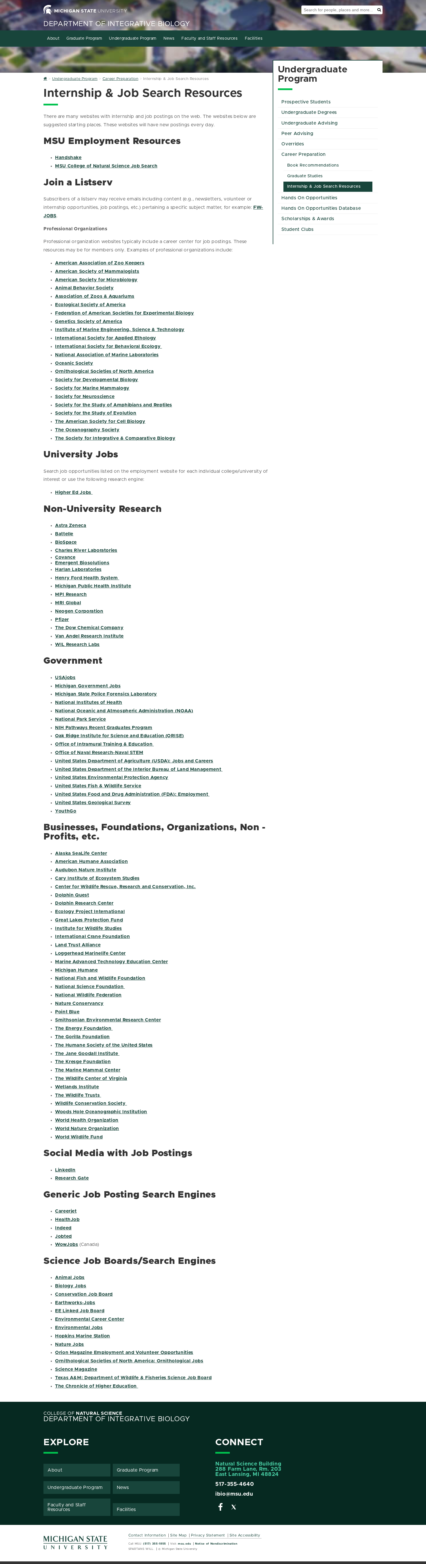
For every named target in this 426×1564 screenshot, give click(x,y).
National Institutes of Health (88, 702)
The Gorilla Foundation (82, 1036)
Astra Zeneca (70, 525)
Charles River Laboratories (86, 550)
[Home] (45, 79)
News (169, 39)
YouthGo (65, 811)
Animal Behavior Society (84, 288)
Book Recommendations (313, 165)
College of (82, 1413)
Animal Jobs (70, 1277)
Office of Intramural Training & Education (104, 744)
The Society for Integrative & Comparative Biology (115, 438)
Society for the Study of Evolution (95, 413)
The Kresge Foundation (83, 1061)
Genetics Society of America (88, 321)
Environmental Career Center (89, 1319)
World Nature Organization (87, 1128)
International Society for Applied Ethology (105, 338)
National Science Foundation (90, 986)
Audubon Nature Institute (85, 870)
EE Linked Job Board (79, 1310)
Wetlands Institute (77, 1087)
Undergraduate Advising (309, 123)
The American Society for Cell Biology (100, 421)
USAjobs (65, 677)
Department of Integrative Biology (116, 24)
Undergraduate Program (132, 39)
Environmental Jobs (79, 1327)
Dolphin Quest (72, 895)
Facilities (254, 39)
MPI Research (71, 594)
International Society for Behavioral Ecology (108, 346)
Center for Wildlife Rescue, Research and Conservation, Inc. (125, 886)
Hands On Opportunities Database (321, 208)
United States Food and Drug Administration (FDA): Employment (132, 794)
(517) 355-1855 (154, 1543)
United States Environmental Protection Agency (111, 777)
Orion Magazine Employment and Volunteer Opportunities (124, 1352)
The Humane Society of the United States (104, 1045)
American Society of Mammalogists (97, 271)
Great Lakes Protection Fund (89, 920)
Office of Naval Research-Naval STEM (99, 752)
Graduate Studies (305, 176)
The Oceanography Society (87, 430)
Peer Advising (297, 133)
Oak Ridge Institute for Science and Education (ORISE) (119, 735)
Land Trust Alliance (78, 945)
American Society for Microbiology (96, 280)
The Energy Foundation (84, 1028)
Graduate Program (84, 39)
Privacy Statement (208, 1535)
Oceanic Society (74, 363)
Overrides (292, 144)
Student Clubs (297, 229)
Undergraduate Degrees (309, 112)
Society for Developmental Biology (96, 379)
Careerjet (66, 1211)
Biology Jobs (70, 1286)
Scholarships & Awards (307, 218)
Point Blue (67, 1012)
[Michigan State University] (75, 1545)
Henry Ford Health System (86, 578)
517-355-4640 (234, 1484)
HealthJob (67, 1219)
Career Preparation (303, 154)
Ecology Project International (90, 911)
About (53, 39)
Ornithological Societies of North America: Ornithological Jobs (129, 1361)
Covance (65, 557)
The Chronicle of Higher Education (96, 1386)
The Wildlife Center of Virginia (91, 1078)
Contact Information (147, 1535)
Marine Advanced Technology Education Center (111, 961)
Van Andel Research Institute (89, 636)
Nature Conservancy (79, 1003)
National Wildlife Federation (88, 995)
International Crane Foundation (92, 936)
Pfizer (62, 619)
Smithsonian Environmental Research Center (108, 1020)
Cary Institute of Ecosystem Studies (97, 878)
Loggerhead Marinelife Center (90, 953)
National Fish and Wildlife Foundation (100, 978)
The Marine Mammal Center (87, 1070)
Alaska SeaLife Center (81, 853)
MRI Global (68, 603)
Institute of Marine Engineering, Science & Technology (120, 329)
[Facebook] (220, 1508)
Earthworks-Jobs (75, 1302)
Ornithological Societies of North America (104, 371)
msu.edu (184, 1543)
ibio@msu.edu (234, 1494)
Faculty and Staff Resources (209, 39)
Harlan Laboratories (78, 569)
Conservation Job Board (84, 1294)
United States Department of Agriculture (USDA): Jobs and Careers (134, 761)
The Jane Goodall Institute (87, 1053)
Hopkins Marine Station (82, 1336)
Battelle (64, 534)
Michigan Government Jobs (88, 686)
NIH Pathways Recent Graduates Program (103, 727)
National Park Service (80, 719)
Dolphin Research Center (84, 903)
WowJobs (66, 1244)
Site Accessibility (245, 1535)
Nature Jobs (69, 1344)
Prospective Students (306, 102)
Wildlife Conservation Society (91, 1103)
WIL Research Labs (77, 644)
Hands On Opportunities (309, 198)
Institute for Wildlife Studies (88, 928)
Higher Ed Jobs (74, 492)
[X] (234, 1508)
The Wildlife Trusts (78, 1095)
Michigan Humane (76, 970)
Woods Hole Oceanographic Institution (101, 1111)
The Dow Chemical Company (89, 627)
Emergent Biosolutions (82, 563)
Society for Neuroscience (84, 396)
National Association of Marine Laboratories (107, 355)
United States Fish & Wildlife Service (98, 786)
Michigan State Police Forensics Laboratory (106, 694)
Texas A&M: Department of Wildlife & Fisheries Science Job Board (133, 1377)
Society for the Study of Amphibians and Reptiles (113, 405)
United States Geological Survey (93, 802)
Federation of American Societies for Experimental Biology (124, 313)
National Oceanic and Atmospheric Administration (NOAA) (124, 711)
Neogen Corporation (79, 611)
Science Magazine (76, 1369)
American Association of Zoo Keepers (99, 263)
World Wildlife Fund (79, 1137)
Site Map (178, 1535)
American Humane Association (91, 861)
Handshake (68, 157)
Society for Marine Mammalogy (92, 388)
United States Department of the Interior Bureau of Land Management (138, 769)
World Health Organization (87, 1120)
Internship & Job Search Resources (324, 187)
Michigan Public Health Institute (93, 586)
